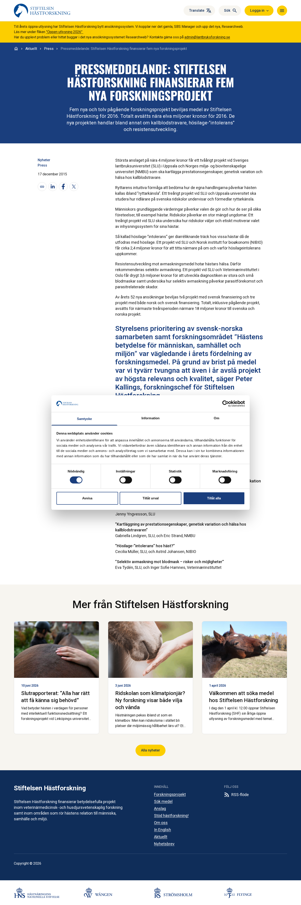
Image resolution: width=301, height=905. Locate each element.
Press (42, 165)
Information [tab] (150, 418)
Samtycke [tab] (84, 419)
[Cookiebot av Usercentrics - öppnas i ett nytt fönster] (225, 403)
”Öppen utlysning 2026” (64, 32)
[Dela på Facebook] (63, 186)
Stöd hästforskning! (171, 815)
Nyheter (44, 160)
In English (162, 829)
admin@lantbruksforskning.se (207, 37)
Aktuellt (160, 836)
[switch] (125, 479)
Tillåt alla (214, 498)
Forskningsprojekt (170, 794)
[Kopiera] (42, 186)
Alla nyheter (150, 750)
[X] (73, 186)
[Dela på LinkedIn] (52, 186)
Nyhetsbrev (164, 843)
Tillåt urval (151, 498)
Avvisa (87, 498)
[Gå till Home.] (16, 48)
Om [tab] (216, 418)
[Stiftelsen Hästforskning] (42, 11)
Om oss (161, 822)
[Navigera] (282, 11)
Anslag (160, 808)
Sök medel (163, 801)
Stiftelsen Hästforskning (50, 788)
